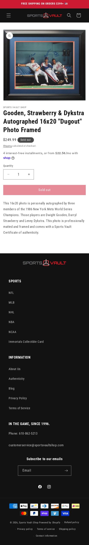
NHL (11, 312)
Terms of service (46, 529)
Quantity (8, 165)
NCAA (12, 332)
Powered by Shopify (49, 522)
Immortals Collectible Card (26, 341)
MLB (12, 302)
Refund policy (71, 522)
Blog (11, 388)
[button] (8, 15)
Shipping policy (67, 529)
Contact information (46, 535)
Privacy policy (25, 529)
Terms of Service (19, 408)
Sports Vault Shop (28, 522)
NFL (11, 292)
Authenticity (16, 378)
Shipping (7, 146)
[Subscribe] (66, 471)
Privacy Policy (18, 398)
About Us (15, 369)
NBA (11, 322)
